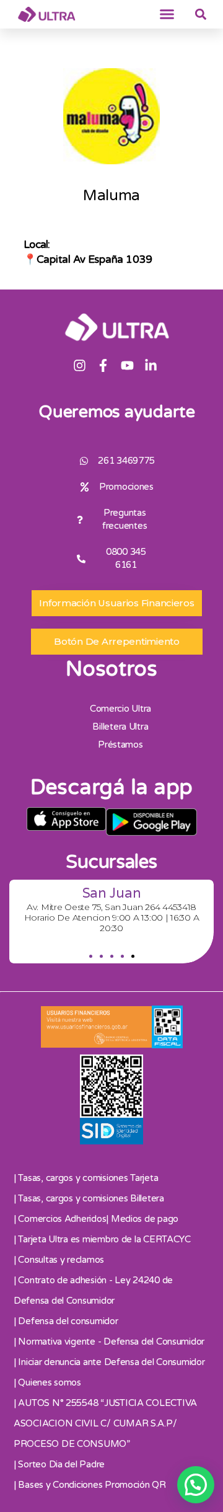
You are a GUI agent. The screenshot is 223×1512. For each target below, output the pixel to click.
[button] (167, 14)
